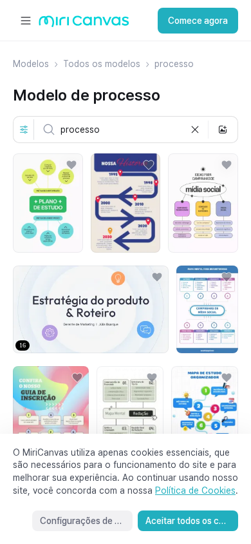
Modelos (31, 64)
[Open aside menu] (26, 21)
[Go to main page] (84, 24)
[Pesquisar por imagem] (223, 130)
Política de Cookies (195, 490)
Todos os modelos (101, 64)
